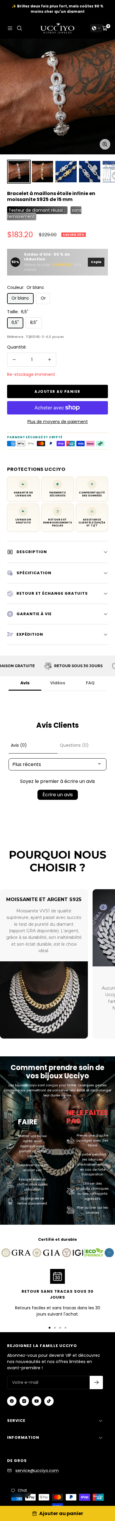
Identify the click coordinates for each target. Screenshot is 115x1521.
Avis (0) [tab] (19, 745)
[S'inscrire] (96, 1382)
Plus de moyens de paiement (57, 422)
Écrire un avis (57, 794)
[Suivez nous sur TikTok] (49, 1401)
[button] (96, 28)
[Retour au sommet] (99, 1482)
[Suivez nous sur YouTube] (36, 1401)
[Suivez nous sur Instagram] (24, 1401)
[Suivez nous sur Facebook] (12, 1401)
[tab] (82, 745)
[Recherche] (19, 28)
